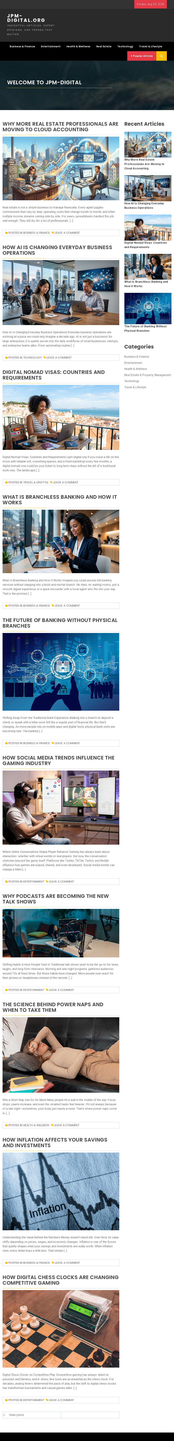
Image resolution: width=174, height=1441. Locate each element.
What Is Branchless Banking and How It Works (60, 499)
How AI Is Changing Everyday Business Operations (57, 250)
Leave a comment (67, 233)
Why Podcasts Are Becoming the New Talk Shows (56, 898)
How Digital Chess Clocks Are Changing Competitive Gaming (61, 1280)
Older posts (16, 1415)
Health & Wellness (78, 46)
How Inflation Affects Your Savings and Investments (55, 1142)
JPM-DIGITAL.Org (26, 18)
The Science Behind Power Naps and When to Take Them (53, 1007)
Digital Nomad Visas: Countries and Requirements (54, 374)
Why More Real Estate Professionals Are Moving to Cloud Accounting (61, 126)
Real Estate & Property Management (147, 375)
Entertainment (50, 46)
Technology (125, 46)
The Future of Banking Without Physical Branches (60, 623)
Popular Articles (142, 56)
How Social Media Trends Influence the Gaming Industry (59, 760)
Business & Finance (22, 46)
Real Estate (104, 46)
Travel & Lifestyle (150, 46)
